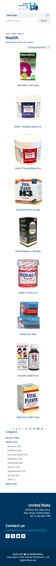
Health (14, 33)
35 (42, 428)
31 (26, 428)
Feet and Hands (15, 454)
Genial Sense (36, 554)
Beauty (9, 437)
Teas (10, 479)
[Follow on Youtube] (18, 536)
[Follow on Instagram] (23, 536)
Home (8, 33)
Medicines (13, 458)
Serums (11, 466)
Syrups (11, 475)
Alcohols (12, 446)
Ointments (13, 462)
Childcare (12, 450)
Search (43, 20)
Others (9, 483)
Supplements (14, 471)
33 (34, 428)
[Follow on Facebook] (8, 536)
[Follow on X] (13, 536)
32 (30, 428)
